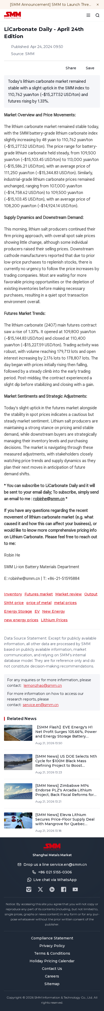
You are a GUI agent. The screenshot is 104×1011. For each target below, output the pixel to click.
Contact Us (52, 968)
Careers (52, 976)
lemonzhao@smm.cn (43, 685)
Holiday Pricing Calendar (52, 961)
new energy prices (21, 620)
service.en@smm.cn (41, 705)
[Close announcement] (97, 4)
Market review (68, 594)
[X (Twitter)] (40, 889)
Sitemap (52, 984)
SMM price (14, 602)
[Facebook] (63, 889)
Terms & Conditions (52, 953)
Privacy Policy (52, 945)
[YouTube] (75, 889)
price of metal (38, 602)
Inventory (13, 594)
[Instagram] (29, 889)
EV (37, 611)
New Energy (53, 611)
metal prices (65, 602)
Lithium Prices (54, 620)
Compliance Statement (52, 938)
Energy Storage (18, 611)
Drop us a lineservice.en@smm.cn (55, 864)
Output (90, 594)
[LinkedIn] (52, 889)
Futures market (38, 594)
